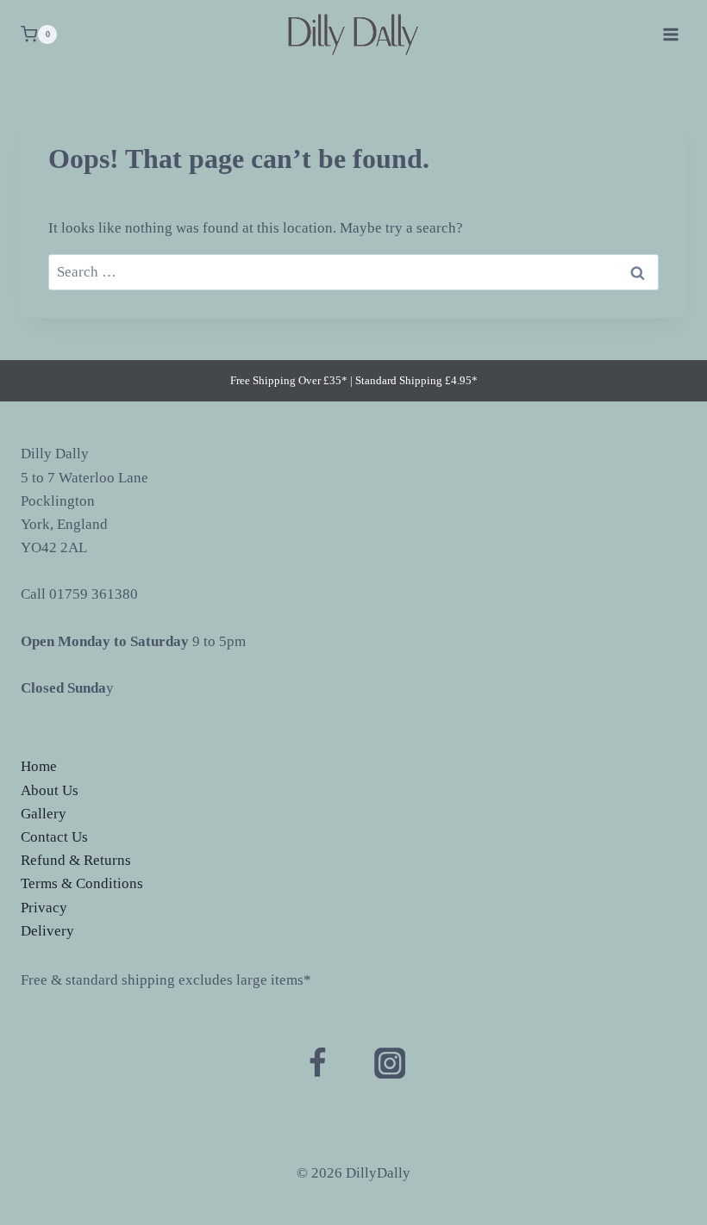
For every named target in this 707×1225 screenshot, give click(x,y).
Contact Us (54, 837)
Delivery (47, 931)
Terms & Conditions (82, 883)
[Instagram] (389, 1063)
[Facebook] (317, 1063)
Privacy (44, 907)
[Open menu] (670, 34)
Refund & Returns (76, 860)
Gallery (43, 813)
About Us (49, 790)
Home (39, 766)
